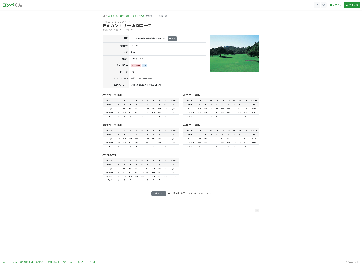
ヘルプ (71, 262)
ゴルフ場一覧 (112, 16)
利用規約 (39, 262)
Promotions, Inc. (354, 262)
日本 (122, 16)
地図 (173, 38)
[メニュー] (317, 5)
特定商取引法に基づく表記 (56, 262)
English (92, 262)
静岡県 (141, 16)
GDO (144, 65)
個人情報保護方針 (27, 262)
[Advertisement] (181, 233)
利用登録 (353, 5)
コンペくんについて (9, 262)
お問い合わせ (159, 193)
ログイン (336, 5)
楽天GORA (136, 65)
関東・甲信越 (131, 16)
